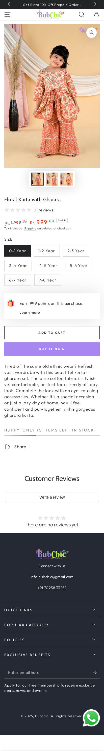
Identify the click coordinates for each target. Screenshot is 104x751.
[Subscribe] (96, 672)
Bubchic (42, 716)
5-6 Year (79, 265)
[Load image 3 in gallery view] (66, 179)
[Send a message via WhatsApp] (91, 718)
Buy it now (52, 349)
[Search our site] (81, 15)
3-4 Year (18, 265)
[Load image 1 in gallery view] (37, 179)
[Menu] (7, 15)
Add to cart (51, 333)
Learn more (29, 312)
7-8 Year (48, 279)
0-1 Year (17, 250)
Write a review (52, 497)
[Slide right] (95, 4)
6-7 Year (18, 279)
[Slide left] (9, 4)
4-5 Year (48, 265)
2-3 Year (76, 250)
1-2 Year (46, 250)
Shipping (30, 228)
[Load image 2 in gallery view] (52, 179)
